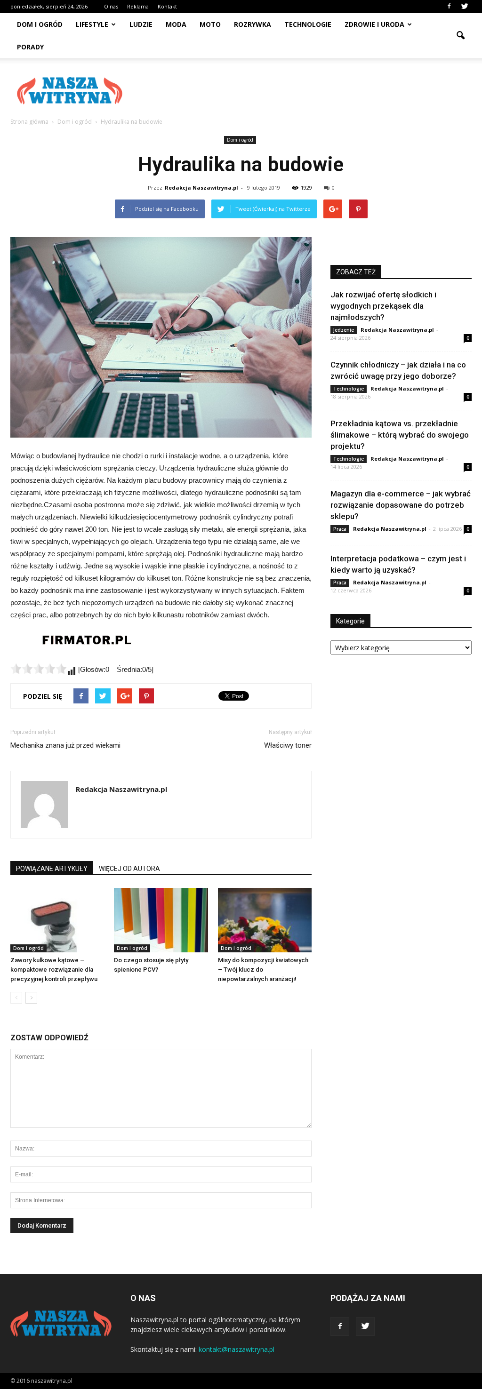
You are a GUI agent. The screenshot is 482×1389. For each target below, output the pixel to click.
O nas (111, 6)
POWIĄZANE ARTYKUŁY (52, 868)
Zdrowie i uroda (374, 24)
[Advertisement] (300, 91)
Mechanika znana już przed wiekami (65, 745)
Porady (30, 46)
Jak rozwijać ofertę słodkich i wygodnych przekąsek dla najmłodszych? (383, 306)
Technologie (307, 24)
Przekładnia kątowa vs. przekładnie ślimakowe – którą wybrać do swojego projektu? (399, 435)
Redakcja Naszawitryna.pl (201, 187)
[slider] (38, 668)
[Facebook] (449, 6)
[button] (460, 35)
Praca (339, 529)
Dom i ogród (40, 24)
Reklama (138, 6)
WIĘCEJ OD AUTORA (129, 868)
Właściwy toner (288, 745)
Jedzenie (343, 330)
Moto (210, 24)
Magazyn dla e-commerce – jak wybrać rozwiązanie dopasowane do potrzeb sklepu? (400, 505)
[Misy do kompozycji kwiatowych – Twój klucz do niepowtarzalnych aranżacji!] (265, 920)
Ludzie (141, 24)
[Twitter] (465, 6)
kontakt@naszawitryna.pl (236, 1349)
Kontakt (167, 6)
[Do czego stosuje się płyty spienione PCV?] (161, 920)
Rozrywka (252, 24)
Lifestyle (92, 24)
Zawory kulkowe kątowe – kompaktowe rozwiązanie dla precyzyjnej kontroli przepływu (53, 969)
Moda (176, 24)
